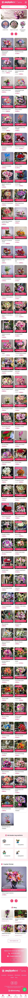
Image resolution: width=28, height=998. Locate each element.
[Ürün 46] (16, 897)
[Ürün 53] (22, 897)
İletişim (12, 977)
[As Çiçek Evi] (12, 2)
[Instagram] (15, 983)
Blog (16, 977)
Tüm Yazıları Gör (14, 940)
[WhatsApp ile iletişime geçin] (25, 990)
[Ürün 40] (11, 897)
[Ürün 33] (5, 897)
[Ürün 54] (23, 897)
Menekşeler (10, 975)
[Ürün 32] (4, 897)
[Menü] (26, 2)
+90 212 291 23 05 (15, 953)
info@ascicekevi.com (15, 956)
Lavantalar (3, 975)
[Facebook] (12, 983)
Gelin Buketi (17, 975)
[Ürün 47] (17, 897)
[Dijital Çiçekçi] (14, 991)
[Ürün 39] (10, 897)
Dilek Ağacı (24, 975)
